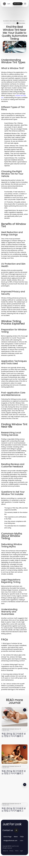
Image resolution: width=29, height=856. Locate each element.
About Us (5, 851)
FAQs (22, 837)
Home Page (7, 837)
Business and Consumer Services (14, 21)
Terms (16, 851)
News (16, 837)
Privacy (11, 851)
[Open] (25, 3)
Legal (21, 851)
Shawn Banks (22, 23)
